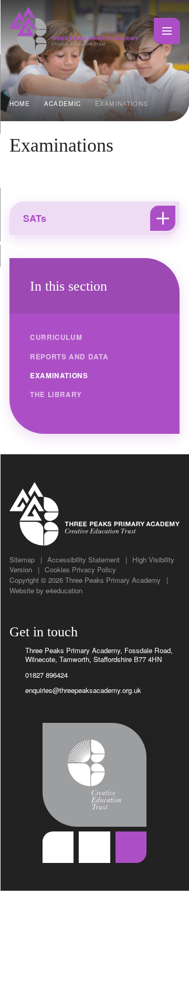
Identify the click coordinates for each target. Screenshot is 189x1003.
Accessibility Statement (83, 559)
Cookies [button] (57, 569)
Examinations (121, 103)
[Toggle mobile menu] (167, 31)
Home (19, 103)
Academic (62, 103)
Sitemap (22, 559)
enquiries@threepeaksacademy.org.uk (83, 690)
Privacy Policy (94, 569)
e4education (64, 590)
